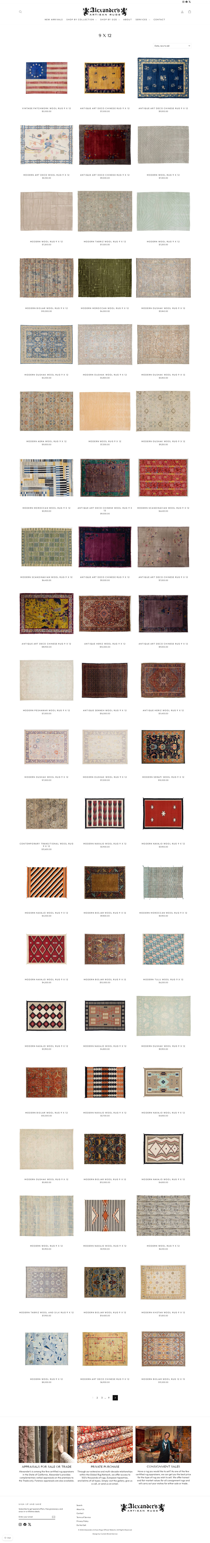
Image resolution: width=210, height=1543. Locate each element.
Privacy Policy (82, 1521)
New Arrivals (54, 19)
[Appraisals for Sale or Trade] (46, 1444)
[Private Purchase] (105, 1444)
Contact (159, 19)
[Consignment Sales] (163, 1444)
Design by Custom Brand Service (105, 1534)
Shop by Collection (80, 19)
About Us (80, 1509)
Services (142, 19)
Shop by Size (109, 19)
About (127, 19)
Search (79, 1505)
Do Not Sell (81, 1525)
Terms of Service (84, 1517)
